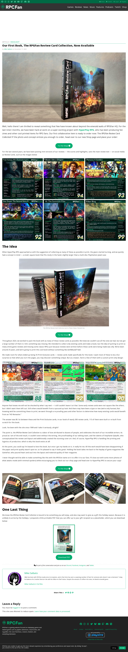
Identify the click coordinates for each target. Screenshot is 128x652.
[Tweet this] (66, 593)
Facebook (75, 565)
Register (124, 1)
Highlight (14, 42)
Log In (117, 1)
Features (100, 7)
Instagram (82, 565)
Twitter (91, 565)
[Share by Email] (72, 593)
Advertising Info (99, 629)
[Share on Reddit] (70, 593)
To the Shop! (63, 146)
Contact (110, 1)
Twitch (118, 7)
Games (70, 7)
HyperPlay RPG (86, 129)
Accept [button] (122, 648)
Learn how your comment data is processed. (52, 611)
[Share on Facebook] (68, 593)
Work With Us (89, 629)
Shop (124, 7)
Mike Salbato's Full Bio (33, 584)
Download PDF (64, 557)
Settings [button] (114, 648)
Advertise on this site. (95, 639)
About (102, 1)
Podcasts (109, 7)
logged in (16, 608)
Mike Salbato (8, 49)
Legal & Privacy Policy (111, 629)
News (85, 7)
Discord (68, 565)
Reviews (78, 7)
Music (92, 7)
